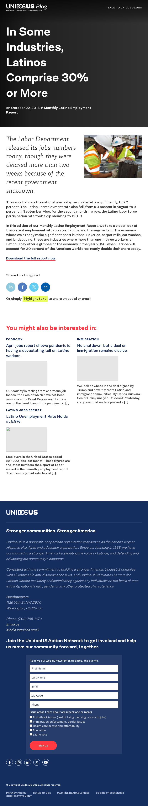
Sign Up (43, 745)
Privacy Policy (16, 792)
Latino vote (40, 734)
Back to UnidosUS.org (125, 7)
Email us (12, 624)
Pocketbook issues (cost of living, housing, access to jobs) (69, 717)
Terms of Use (42, 792)
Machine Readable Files (73, 792)
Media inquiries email (22, 630)
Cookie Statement (19, 795)
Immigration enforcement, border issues (59, 721)
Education (39, 730)
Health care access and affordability (56, 726)
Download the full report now (31, 258)
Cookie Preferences (110, 792)
